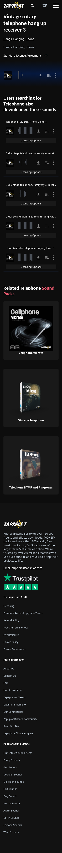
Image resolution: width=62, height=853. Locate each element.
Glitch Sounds (11, 817)
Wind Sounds (11, 832)
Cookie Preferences (14, 649)
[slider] (25, 75)
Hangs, (8, 39)
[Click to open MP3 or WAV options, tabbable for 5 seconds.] (40, 75)
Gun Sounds (10, 767)
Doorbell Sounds (13, 774)
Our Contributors (13, 711)
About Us (8, 668)
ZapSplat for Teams (14, 697)
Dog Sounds (10, 796)
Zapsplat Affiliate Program (18, 733)
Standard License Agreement (22, 55)
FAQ (5, 683)
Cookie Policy (10, 642)
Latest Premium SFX (14, 704)
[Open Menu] (56, 5)
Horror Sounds (11, 803)
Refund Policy (11, 620)
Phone (30, 39)
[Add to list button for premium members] (48, 75)
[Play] (8, 75)
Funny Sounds (11, 760)
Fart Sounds (10, 789)
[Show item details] (55, 75)
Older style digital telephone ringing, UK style (33, 216)
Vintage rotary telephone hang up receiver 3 (24, 23)
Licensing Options (31, 140)
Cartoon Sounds (12, 825)
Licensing (8, 606)
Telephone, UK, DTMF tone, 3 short (26, 121)
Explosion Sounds (13, 781)
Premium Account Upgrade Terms (23, 613)
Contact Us (9, 675)
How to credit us (12, 690)
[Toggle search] (32, 5)
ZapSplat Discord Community (20, 719)
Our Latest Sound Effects (17, 753)
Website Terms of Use (15, 627)
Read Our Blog (11, 726)
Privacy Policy (11, 634)
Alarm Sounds (11, 810)
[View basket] (45, 5)
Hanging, (19, 39)
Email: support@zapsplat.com (22, 568)
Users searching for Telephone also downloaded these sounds (29, 104)
